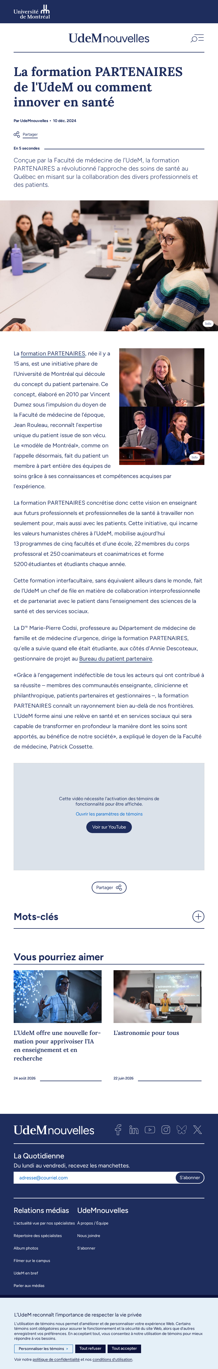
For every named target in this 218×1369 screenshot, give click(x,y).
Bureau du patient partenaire (115, 658)
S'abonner (190, 1177)
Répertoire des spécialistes (38, 1235)
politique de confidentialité (56, 1359)
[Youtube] (150, 1130)
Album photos (26, 1248)
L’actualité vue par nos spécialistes (44, 1223)
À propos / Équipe (92, 1223)
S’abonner (86, 1248)
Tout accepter (124, 1348)
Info (208, 324)
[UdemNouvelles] (109, 37)
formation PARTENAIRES (53, 353)
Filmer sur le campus (32, 1260)
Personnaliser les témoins (43, 1348)
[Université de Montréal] (32, 12)
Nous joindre (88, 1235)
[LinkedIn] (134, 1130)
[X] (197, 1130)
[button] (196, 37)
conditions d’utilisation (112, 1359)
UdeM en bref (26, 1273)
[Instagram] (166, 1130)
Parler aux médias (29, 1285)
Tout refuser (90, 1348)
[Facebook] (118, 1130)
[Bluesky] (181, 1130)
